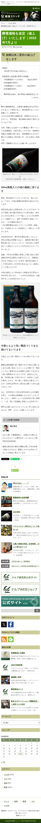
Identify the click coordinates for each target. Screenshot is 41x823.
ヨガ (5, 779)
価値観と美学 (16, 677)
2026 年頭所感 (16, 665)
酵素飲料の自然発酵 (21, 497)
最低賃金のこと (17, 689)
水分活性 (16, 512)
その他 (10, 23)
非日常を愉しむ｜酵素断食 (21, 561)
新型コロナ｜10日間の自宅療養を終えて (25, 566)
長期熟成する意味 (18, 653)
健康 (5, 783)
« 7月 (3, 762)
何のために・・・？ (21, 483)
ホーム (3, 23)
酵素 (14, 23)
